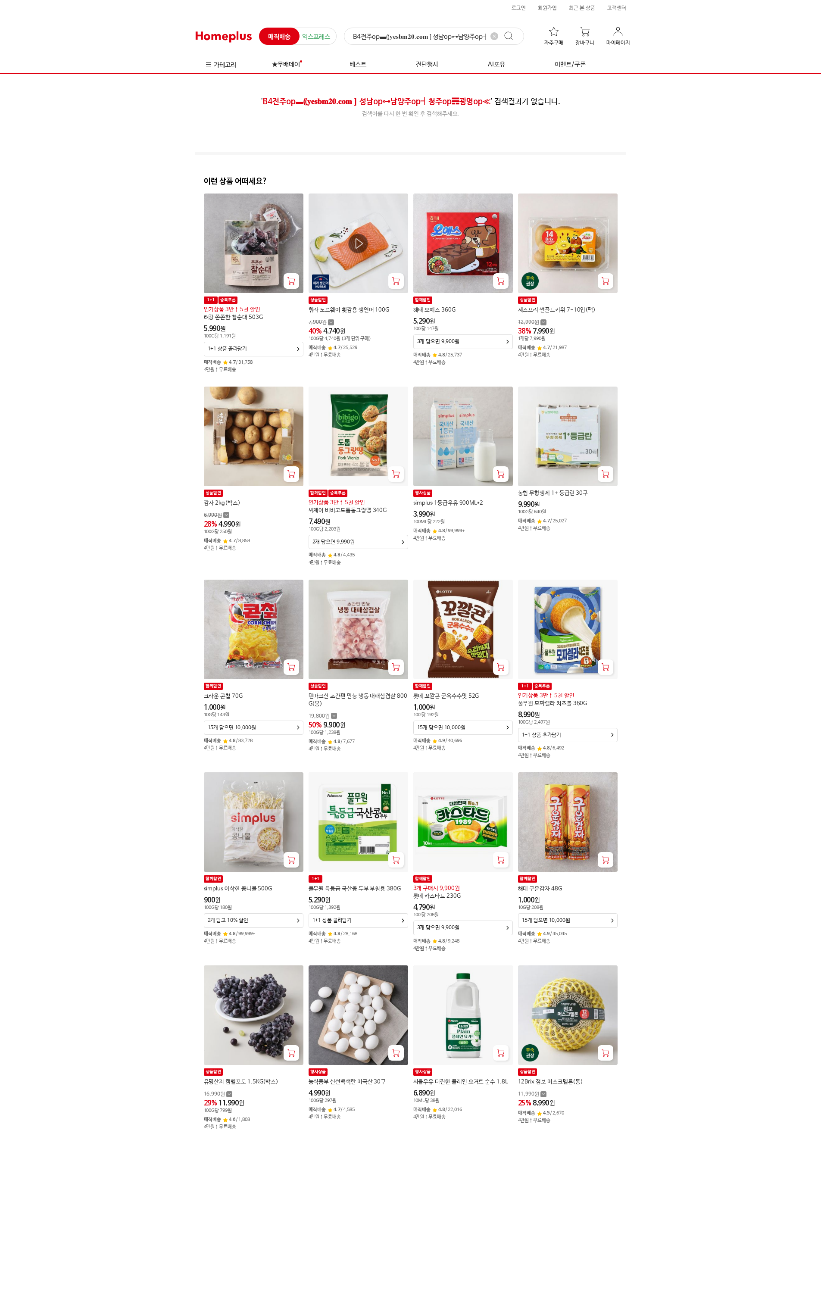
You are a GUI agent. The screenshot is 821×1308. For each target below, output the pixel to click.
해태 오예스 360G (434, 310)
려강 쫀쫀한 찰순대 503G (233, 317)
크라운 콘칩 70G (223, 696)
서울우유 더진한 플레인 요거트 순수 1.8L (460, 1082)
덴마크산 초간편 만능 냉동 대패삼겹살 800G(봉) (358, 700)
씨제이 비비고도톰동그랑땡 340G (348, 510)
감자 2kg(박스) (222, 503)
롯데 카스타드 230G (437, 896)
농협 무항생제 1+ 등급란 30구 (553, 493)
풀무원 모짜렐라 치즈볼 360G (552, 703)
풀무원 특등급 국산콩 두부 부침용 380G (355, 889)
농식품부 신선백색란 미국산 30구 (347, 1082)
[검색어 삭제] (494, 36)
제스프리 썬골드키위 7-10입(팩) (557, 310)
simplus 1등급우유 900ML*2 (448, 503)
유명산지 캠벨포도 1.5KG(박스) (241, 1082)
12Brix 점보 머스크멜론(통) (551, 1082)
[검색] (513, 36)
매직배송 (279, 37)
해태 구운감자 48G (540, 889)
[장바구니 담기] (291, 281)
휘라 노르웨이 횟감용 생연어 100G (349, 310)
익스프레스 (316, 37)
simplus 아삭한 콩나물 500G (238, 889)
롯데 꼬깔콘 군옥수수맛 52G (446, 696)
